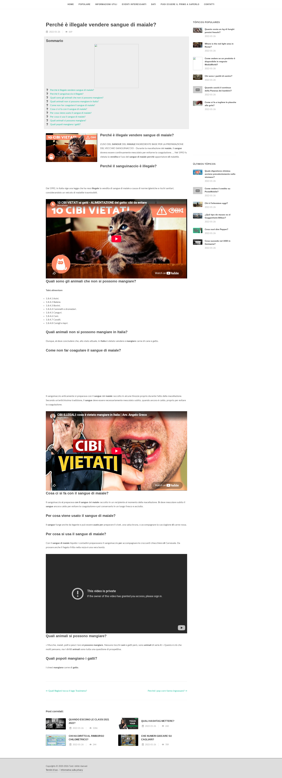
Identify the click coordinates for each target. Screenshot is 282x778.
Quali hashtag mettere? (157, 721)
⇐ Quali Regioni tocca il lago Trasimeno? (66, 691)
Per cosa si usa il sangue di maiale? (67, 117)
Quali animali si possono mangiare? (68, 120)
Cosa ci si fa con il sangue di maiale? (68, 109)
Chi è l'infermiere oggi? (216, 203)
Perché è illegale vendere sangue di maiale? (72, 90)
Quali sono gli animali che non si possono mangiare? (76, 98)
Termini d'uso (52, 770)
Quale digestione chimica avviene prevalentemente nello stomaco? (220, 174)
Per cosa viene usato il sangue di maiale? (71, 113)
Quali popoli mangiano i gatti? (65, 124)
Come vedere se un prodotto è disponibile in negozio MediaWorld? (220, 61)
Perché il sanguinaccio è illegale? (66, 94)
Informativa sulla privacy (72, 770)
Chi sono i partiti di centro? (218, 76)
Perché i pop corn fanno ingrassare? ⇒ (167, 691)
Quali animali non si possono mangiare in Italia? (74, 101)
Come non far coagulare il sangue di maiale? (72, 105)
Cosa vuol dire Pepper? (216, 229)
